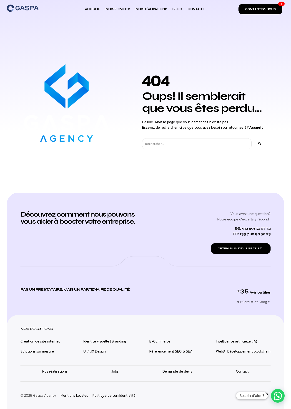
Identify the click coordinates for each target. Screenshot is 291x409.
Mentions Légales (74, 395)
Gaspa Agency (44, 395)
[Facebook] (266, 395)
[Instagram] (255, 395)
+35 (242, 290)
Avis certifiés (260, 292)
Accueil (256, 127)
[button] (278, 396)
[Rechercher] (259, 143)
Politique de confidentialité (114, 395)
